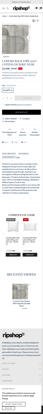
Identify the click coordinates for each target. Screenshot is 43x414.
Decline (8, 408)
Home (4, 16)
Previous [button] (4, 37)
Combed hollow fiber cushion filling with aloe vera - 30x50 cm (30, 241)
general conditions (24, 105)
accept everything (13, 404)
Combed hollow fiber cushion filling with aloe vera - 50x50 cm (13, 241)
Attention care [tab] (11, 157)
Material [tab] (23, 153)
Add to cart (30, 255)
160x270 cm (7, 90)
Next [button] (29, 37)
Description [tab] (9, 153)
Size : (9, 85)
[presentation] (3, 234)
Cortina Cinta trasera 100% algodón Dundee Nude (21, 303)
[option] (16, 37)
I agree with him (18, 105)
